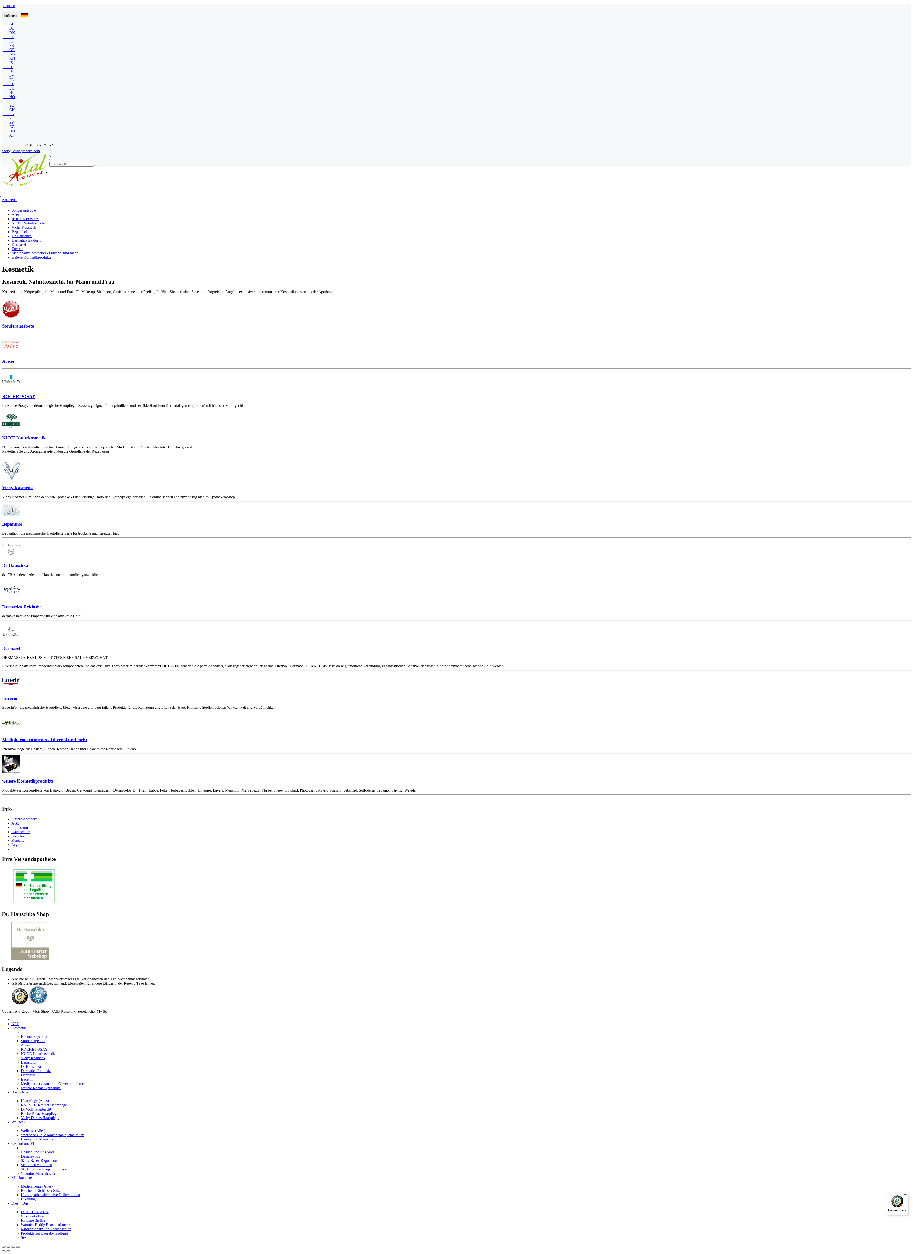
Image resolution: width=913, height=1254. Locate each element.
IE (8, 63)
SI (8, 118)
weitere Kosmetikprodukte (31, 257)
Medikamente (21, 1178)
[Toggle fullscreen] (13, 1247)
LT (8, 84)
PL (8, 101)
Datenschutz (20, 832)
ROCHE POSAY (25, 219)
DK (9, 33)
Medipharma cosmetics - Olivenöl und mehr (45, 253)
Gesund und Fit (23, 1143)
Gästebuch (19, 836)
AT (8, 135)
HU (9, 131)
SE (8, 105)
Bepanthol (19, 232)
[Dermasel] (456, 631)
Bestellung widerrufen (28, 849)
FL (8, 80)
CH (9, 110)
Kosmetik (9, 200)
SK (8, 114)
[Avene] (456, 344)
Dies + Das (19, 1203)
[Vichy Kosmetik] (456, 471)
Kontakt (17, 840)
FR (8, 45)
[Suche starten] (96, 165)
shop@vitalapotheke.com (21, 151)
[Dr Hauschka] (456, 549)
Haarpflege (19, 1092)
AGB (15, 823)
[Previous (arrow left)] (4, 1251)
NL (9, 92)
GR (9, 50)
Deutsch (9, 6)
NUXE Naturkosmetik (29, 223)
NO (9, 97)
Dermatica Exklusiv (26, 240)
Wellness (18, 1122)
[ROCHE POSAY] (456, 380)
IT (8, 67)
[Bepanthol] (456, 510)
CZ (8, 127)
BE (8, 24)
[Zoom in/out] (18, 1247)
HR (9, 71)
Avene (16, 215)
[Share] (8, 1247)
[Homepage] (25, 170)
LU (9, 88)
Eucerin (17, 249)
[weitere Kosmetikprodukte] (456, 764)
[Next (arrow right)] (8, 1251)
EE (8, 37)
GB (9, 54)
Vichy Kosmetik (24, 227)
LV (8, 75)
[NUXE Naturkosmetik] (456, 421)
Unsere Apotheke (24, 819)
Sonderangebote (24, 210)
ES (8, 122)
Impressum (19, 828)
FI (8, 41)
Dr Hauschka (22, 236)
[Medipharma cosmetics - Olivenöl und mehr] (456, 723)
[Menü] (905, 1195)
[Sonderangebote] (456, 309)
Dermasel (19, 244)
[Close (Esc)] (4, 1247)
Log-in (16, 845)
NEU (15, 1024)
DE (9, 28)
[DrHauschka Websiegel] (30, 959)
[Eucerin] (456, 682)
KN (9, 58)
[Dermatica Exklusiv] (456, 590)
